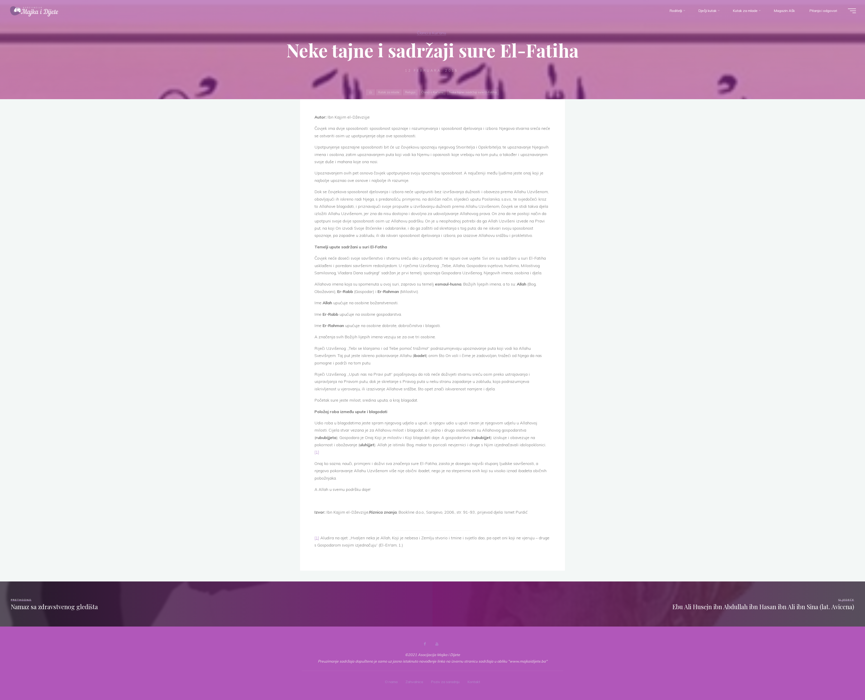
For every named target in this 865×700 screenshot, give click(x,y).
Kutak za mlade (388, 92)
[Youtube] (436, 644)
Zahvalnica (414, 681)
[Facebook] (425, 644)
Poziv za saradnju (445, 681)
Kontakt (473, 681)
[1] (316, 452)
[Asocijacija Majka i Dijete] (34, 10)
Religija (410, 92)
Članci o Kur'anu (431, 32)
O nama (391, 681)
